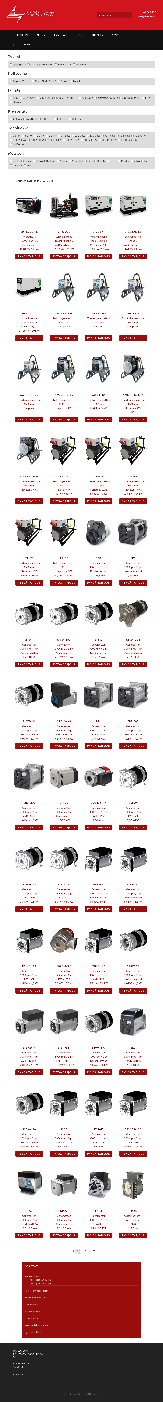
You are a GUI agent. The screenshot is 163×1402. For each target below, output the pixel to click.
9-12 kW (65, 135)
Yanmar (63, 161)
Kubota (101, 161)
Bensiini (64, 81)
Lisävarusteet (32, 1318)
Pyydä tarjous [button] (29, 256)
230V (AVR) (46, 97)
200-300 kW (55, 140)
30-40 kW (109, 135)
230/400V (87, 97)
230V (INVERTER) (67, 97)
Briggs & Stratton (45, 161)
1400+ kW (18, 144)
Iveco (147, 161)
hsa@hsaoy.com (147, 16)
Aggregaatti (19, 64)
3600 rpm (77, 118)
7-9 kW (53, 135)
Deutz (113, 161)
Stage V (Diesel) (21, 81)
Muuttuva (31, 118)
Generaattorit (32, 1304)
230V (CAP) (29, 97)
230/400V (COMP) (107, 97)
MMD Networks (91, 1393)
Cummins (17, 165)
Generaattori (64, 64)
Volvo (137, 161)
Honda (28, 161)
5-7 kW (40, 135)
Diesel (76, 81)
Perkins (125, 161)
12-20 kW (79, 135)
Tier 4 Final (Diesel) (45, 81)
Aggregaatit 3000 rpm (40, 1279)
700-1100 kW (109, 140)
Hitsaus (17, 102)
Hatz (90, 161)
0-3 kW (16, 135)
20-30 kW (94, 135)
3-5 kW (28, 135)
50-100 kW (140, 135)
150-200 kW (37, 140)
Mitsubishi (77, 161)
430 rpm (17, 118)
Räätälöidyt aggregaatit (36, 1290)
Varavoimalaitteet (34, 1276)
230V (15, 97)
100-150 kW (19, 140)
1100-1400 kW (129, 140)
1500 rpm (46, 118)
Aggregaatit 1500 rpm (40, 1283)
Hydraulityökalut (33, 1332)
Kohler (16, 161)
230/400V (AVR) (131, 97)
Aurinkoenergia (32, 1311)
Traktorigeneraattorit (35, 1297)
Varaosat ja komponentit (37, 1325)
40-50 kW (124, 135)
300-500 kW (72, 140)
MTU (29, 165)
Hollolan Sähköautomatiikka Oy (30, 14)
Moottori (81, 64)
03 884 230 (149, 12)
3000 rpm (62, 118)
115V (148, 97)
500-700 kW (90, 140)
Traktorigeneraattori (41, 64)
